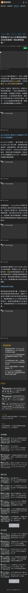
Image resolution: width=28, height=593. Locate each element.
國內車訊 (3, 6)
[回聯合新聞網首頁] (2, 2)
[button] (26, 2)
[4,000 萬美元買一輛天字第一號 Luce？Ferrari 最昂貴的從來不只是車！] (5, 574)
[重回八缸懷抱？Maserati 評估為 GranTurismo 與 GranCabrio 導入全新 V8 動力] (5, 465)
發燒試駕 (9, 6)
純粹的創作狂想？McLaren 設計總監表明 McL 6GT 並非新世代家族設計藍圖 (14, 350)
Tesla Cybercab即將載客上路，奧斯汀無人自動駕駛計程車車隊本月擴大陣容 (15, 372)
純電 (19, 34)
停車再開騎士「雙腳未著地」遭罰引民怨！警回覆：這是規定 (19, 518)
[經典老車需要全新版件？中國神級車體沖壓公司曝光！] (7, 390)
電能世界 (23, 6)
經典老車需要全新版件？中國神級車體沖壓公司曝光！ (19, 390)
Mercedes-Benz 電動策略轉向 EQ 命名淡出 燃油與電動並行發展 (18, 503)
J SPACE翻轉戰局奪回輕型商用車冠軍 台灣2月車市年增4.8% (19, 511)
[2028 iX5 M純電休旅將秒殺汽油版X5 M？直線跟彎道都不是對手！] (5, 440)
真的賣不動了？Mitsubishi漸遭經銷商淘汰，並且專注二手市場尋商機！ (19, 480)
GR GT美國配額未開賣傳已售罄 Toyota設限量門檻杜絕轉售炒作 (19, 559)
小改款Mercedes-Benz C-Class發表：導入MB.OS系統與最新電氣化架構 (19, 566)
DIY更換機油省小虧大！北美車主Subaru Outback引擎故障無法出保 (15, 362)
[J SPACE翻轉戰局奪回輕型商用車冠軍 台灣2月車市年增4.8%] (5, 511)
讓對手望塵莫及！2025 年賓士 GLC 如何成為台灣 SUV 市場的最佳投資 (18, 495)
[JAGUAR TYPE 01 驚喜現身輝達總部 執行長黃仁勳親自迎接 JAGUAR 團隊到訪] (5, 536)
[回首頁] (7, 2)
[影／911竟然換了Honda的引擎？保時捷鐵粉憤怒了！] (5, 488)
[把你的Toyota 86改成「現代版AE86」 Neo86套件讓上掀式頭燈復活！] (7, 406)
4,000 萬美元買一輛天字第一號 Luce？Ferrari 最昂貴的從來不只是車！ (19, 574)
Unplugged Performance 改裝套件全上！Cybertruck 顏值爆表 (18, 448)
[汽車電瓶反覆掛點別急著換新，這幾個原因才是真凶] (5, 457)
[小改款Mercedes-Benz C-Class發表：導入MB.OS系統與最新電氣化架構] (5, 567)
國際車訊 (16, 6)
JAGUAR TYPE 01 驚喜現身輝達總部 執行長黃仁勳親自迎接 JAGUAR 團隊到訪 (19, 535)
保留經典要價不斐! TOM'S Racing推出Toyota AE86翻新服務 (18, 398)
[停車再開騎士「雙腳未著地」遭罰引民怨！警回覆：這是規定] (5, 519)
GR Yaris (13, 34)
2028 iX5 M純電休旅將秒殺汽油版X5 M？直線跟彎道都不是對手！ (19, 440)
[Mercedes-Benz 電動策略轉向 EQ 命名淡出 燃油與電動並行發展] (5, 503)
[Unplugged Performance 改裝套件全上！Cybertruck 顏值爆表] (5, 448)
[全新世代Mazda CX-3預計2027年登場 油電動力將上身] (5, 551)
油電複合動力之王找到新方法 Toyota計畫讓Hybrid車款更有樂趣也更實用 (19, 543)
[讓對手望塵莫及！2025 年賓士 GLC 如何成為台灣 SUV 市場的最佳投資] (5, 496)
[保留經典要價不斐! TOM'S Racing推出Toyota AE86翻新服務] (7, 398)
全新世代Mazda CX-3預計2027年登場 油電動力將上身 (18, 551)
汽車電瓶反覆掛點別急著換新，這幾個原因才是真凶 (19, 457)
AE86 (3, 34)
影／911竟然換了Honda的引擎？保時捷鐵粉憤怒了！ (19, 487)
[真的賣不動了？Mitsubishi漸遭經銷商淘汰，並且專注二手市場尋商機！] (5, 480)
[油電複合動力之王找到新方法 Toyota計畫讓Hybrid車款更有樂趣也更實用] (5, 544)
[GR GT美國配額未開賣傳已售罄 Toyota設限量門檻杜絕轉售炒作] (5, 559)
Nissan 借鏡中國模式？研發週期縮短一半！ (14, 367)
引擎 (24, 34)
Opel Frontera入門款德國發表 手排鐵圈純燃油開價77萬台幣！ (15, 356)
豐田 (8, 34)
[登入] (23, 2)
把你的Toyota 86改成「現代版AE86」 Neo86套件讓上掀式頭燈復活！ (19, 405)
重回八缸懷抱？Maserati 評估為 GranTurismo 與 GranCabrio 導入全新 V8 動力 (19, 464)
